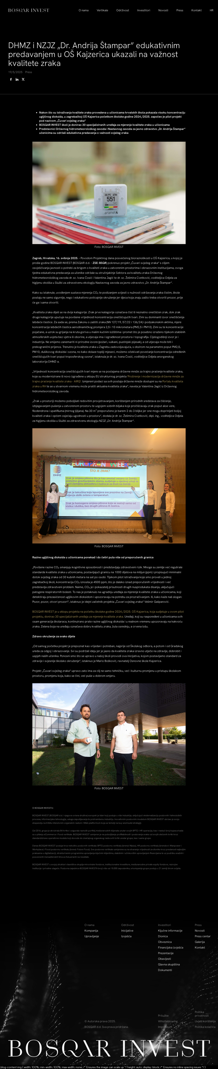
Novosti (163, 10)
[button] (84, 10)
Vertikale (102, 10)
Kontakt (196, 10)
